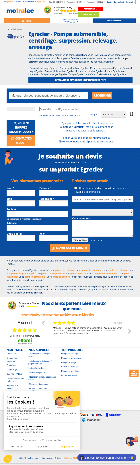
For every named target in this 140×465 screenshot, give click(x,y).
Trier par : (94, 114)
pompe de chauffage (91, 270)
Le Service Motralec (37, 368)
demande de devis (114, 20)
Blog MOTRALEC (14, 373)
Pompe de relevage (69, 353)
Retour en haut (134, 374)
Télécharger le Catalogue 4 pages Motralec (40, 362)
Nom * (10, 188)
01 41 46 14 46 (80, 2)
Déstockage (12, 369)
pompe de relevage (65, 270)
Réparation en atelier (13, 387)
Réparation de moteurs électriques (38, 390)
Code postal (14, 233)
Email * (11, 198)
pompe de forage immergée (21, 273)
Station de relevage (69, 366)
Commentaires (81, 218)
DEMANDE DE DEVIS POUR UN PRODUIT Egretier (80, 80)
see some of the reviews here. (25, 335)
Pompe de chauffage (70, 371)
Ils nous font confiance (12, 359)
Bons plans (87, 14)
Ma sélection (130, 2)
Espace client (118, 2)
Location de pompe (36, 372)
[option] (88, 334)
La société (11, 353)
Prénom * (44, 188)
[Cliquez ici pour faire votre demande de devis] (131, 441)
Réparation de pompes (38, 384)
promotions (89, 8)
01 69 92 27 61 (100, 2)
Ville (42, 233)
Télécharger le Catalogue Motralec (39, 355)
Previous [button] (43, 323)
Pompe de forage (68, 362)
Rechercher (102, 95)
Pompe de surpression (71, 358)
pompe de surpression (53, 273)
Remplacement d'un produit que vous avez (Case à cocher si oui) (102, 189)
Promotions (12, 365)
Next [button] (129, 331)
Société (109, 2)
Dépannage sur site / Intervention (15, 380)
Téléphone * (46, 198)
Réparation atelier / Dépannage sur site (42, 378)
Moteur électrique (69, 375)
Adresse (12, 223)
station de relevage (118, 270)
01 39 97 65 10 (60, 2)
